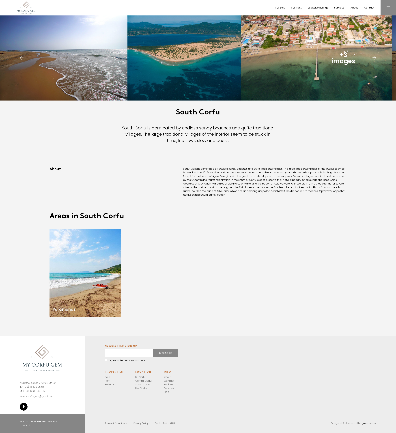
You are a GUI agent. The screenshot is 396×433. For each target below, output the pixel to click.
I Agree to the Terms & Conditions (126, 360)
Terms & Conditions (116, 423)
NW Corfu (141, 388)
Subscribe (165, 353)
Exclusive (110, 384)
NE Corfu (140, 377)
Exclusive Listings (318, 7)
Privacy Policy (140, 423)
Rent (107, 381)
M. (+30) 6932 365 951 (32, 391)
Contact (369, 7)
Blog (166, 392)
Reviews (169, 384)
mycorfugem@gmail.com (38, 396)
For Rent (296, 7)
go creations (369, 423)
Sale (107, 377)
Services (339, 7)
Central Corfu (143, 381)
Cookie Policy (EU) (165, 423)
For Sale (280, 7)
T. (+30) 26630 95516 (32, 387)
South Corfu (142, 384)
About (354, 7)
